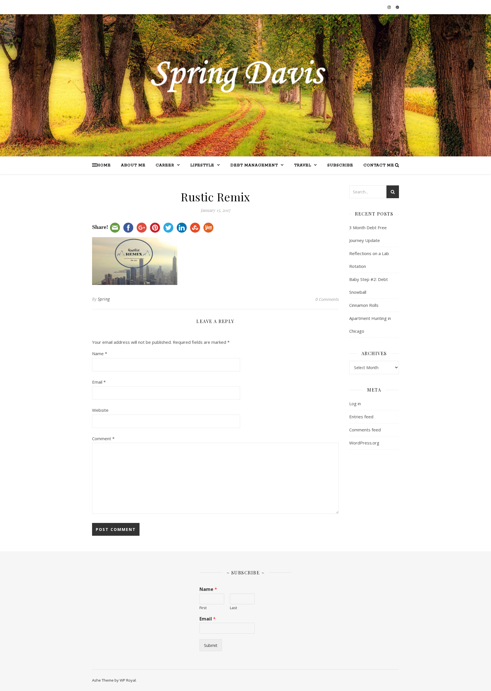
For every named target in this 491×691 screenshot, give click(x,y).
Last (233, 607)
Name (99, 353)
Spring (104, 299)
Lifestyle (202, 165)
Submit (210, 645)
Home (104, 165)
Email (99, 382)
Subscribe (340, 165)
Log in (355, 403)
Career (165, 165)
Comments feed (365, 430)
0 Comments (327, 299)
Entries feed (361, 416)
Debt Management (254, 165)
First (203, 607)
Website (100, 410)
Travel (302, 165)
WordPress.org (364, 443)
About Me (133, 165)
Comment (103, 438)
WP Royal (128, 680)
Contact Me (378, 165)
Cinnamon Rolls (363, 305)
